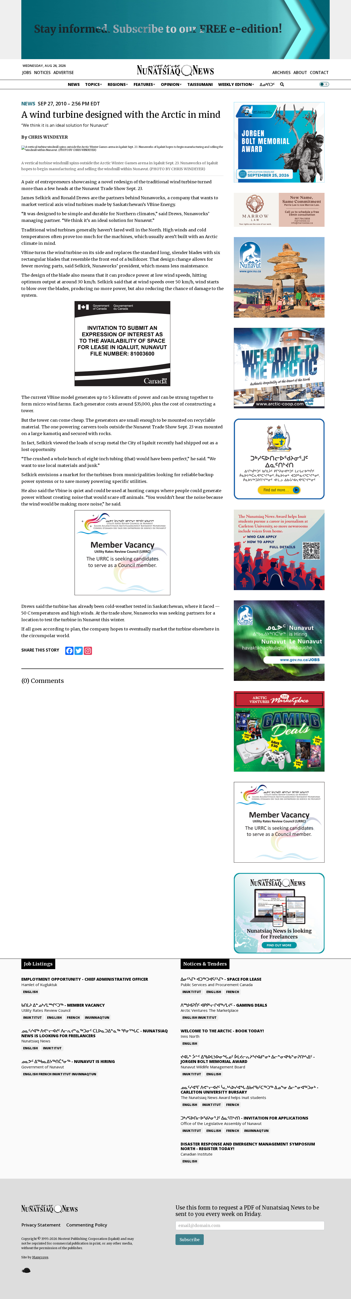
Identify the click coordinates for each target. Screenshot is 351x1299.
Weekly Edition (235, 84)
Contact (319, 72)
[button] (26, 1270)
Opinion (170, 84)
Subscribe (190, 1239)
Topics (92, 84)
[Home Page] (175, 70)
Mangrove (40, 1257)
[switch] (324, 84)
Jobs (26, 72)
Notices (42, 72)
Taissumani (200, 84)
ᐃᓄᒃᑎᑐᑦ (267, 84)
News (74, 84)
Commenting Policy (86, 1225)
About (300, 72)
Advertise (63, 72)
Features (143, 84)
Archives (281, 72)
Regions (117, 84)
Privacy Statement (41, 1225)
